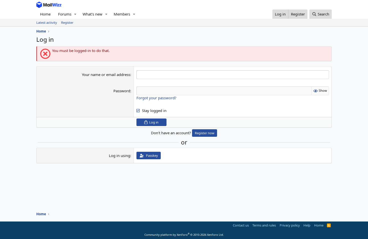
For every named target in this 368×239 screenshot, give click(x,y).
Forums (64, 14)
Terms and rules (264, 225)
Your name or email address (106, 74)
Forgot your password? (156, 97)
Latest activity (46, 22)
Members (122, 14)
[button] (75, 14)
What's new (92, 14)
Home (45, 14)
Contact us (241, 225)
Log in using (119, 155)
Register (67, 22)
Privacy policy (290, 225)
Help (306, 225)
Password (121, 90)
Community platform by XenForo (184, 234)
